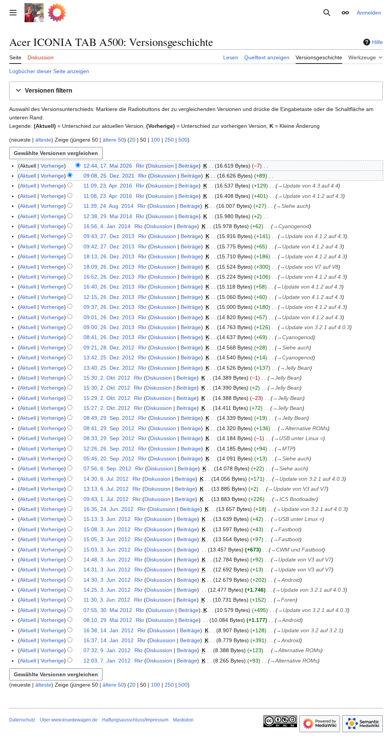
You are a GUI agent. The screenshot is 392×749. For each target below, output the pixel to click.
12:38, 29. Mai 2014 (107, 216)
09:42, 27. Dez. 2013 (108, 246)
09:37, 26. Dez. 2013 (108, 307)
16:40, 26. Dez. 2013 (108, 287)
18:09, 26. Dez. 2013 (108, 267)
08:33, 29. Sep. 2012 (108, 438)
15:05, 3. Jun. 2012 (107, 539)
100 (155, 140)
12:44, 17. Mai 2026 (107, 166)
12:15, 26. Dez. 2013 (108, 297)
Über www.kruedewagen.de (69, 720)
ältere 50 (113, 140)
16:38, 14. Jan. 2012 (108, 630)
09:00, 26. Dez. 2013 (108, 327)
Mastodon (183, 720)
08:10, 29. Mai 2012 (107, 620)
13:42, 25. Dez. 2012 (108, 357)
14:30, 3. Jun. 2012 (107, 580)
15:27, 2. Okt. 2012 (106, 408)
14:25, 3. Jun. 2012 (107, 590)
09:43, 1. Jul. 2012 (106, 499)
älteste (43, 140)
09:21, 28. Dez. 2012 (108, 347)
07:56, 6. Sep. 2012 (107, 468)
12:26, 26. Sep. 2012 (108, 448)
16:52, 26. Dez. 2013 (108, 277)
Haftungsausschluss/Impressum (135, 720)
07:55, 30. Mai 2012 (107, 610)
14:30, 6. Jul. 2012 (106, 479)
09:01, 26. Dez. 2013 (108, 317)
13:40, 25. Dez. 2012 (108, 368)
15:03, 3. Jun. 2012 (107, 550)
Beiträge (188, 166)
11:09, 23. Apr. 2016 (107, 186)
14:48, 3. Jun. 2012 (107, 559)
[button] (13, 12)
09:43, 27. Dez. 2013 (108, 236)
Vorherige (52, 166)
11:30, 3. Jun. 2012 (106, 600)
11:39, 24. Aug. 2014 (108, 206)
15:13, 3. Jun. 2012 (107, 519)
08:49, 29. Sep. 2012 (108, 418)
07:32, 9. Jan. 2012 (107, 650)
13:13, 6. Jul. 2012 (106, 489)
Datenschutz (22, 720)
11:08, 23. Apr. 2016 (107, 196)
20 (132, 140)
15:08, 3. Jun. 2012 (107, 529)
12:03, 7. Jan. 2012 (107, 661)
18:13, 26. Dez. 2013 (108, 256)
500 (183, 140)
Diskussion (161, 166)
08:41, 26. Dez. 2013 (108, 337)
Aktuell (28, 176)
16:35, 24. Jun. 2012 (108, 509)
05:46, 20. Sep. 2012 (108, 458)
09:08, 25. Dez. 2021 (108, 176)
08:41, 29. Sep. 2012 (108, 428)
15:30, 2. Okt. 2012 (106, 378)
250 (169, 140)
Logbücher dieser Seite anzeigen (49, 71)
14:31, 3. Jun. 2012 (107, 569)
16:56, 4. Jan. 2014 (107, 226)
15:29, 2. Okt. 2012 (106, 398)
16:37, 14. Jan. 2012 (108, 640)
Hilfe (377, 42)
